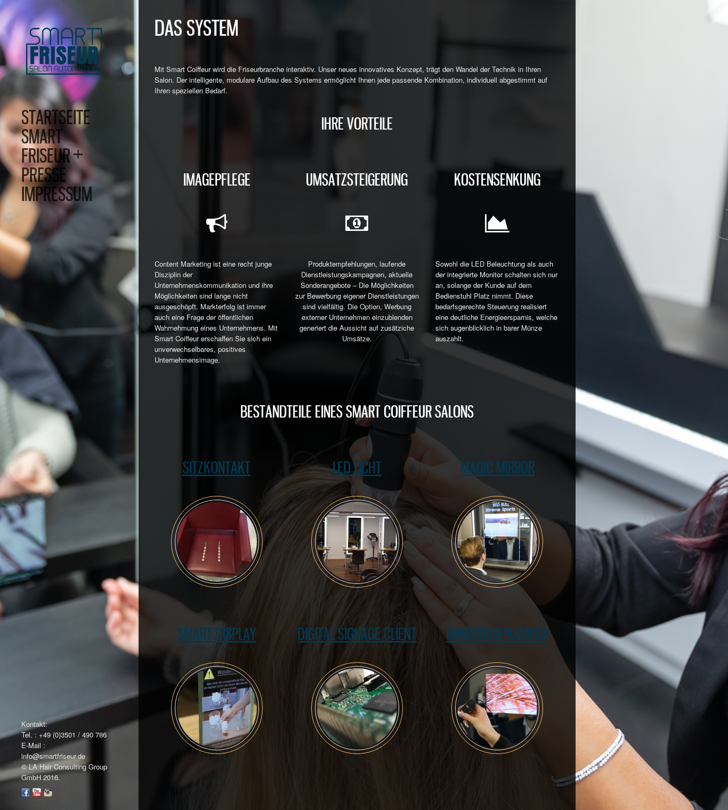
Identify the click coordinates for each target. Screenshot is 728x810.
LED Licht (357, 467)
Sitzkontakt (216, 467)
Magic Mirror (497, 467)
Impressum (56, 194)
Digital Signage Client (357, 634)
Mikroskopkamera (497, 634)
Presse (43, 175)
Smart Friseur (52, 146)
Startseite (55, 117)
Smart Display (216, 634)
